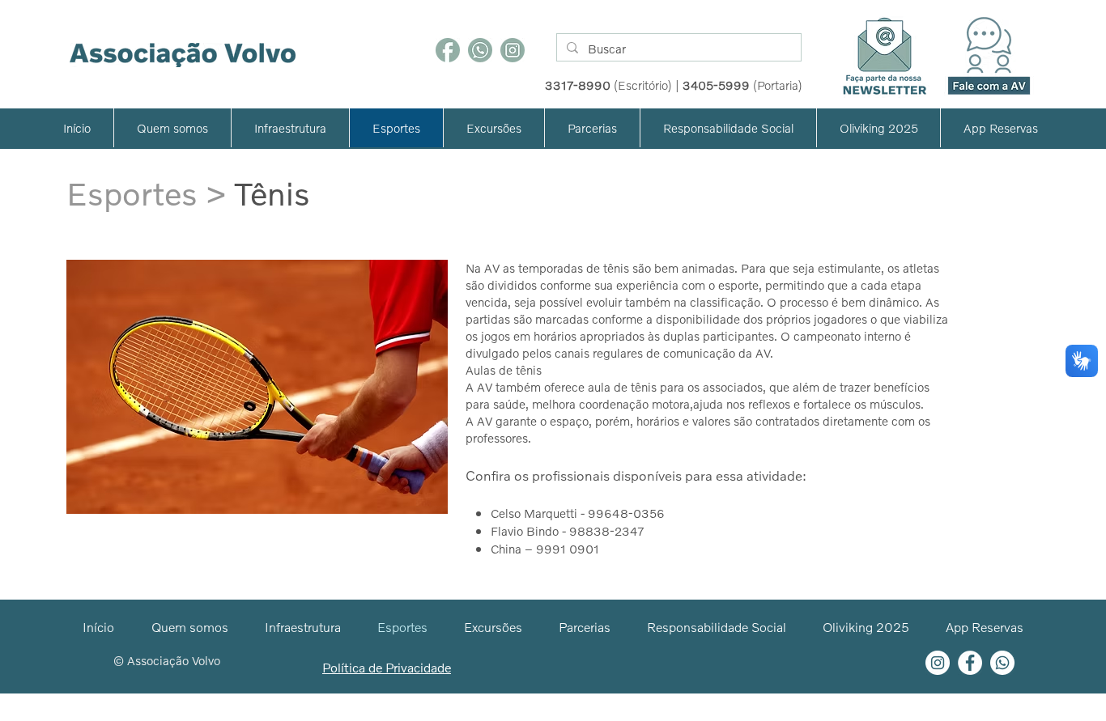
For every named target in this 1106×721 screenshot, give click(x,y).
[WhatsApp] (480, 50)
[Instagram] (512, 50)
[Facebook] (448, 50)
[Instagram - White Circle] (937, 663)
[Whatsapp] (1002, 663)
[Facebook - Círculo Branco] (970, 663)
